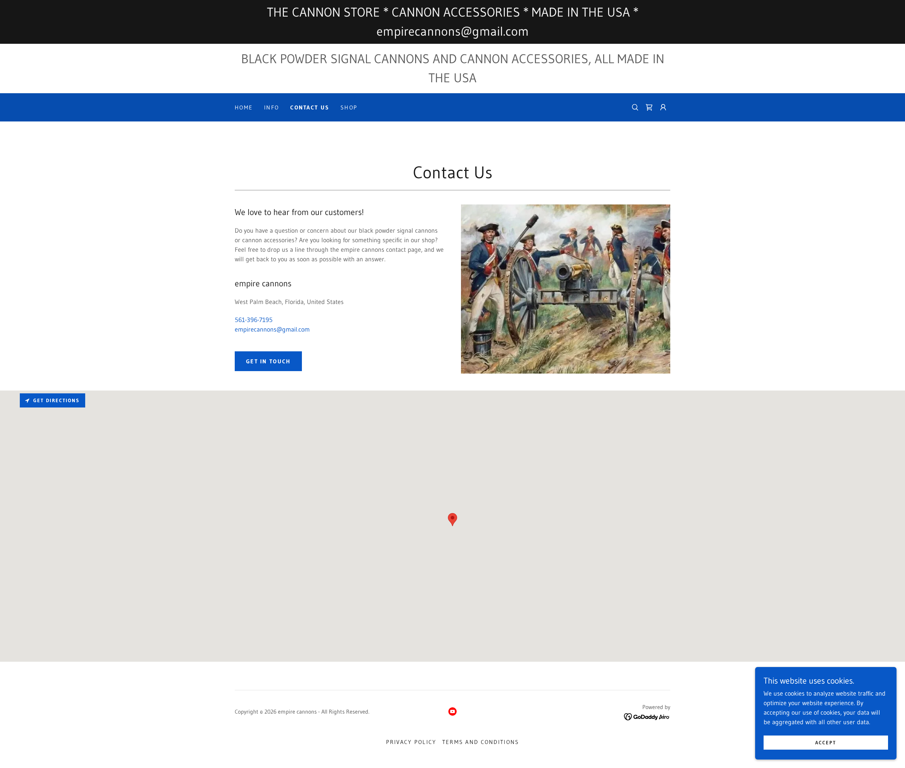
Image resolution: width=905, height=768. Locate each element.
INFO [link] (271, 107)
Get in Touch (268, 361)
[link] (649, 107)
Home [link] (244, 107)
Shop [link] (348, 107)
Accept (825, 742)
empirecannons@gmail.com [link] (272, 329)
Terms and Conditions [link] (480, 741)
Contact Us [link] (309, 107)
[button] (663, 107)
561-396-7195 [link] (254, 320)
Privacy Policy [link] (411, 741)
